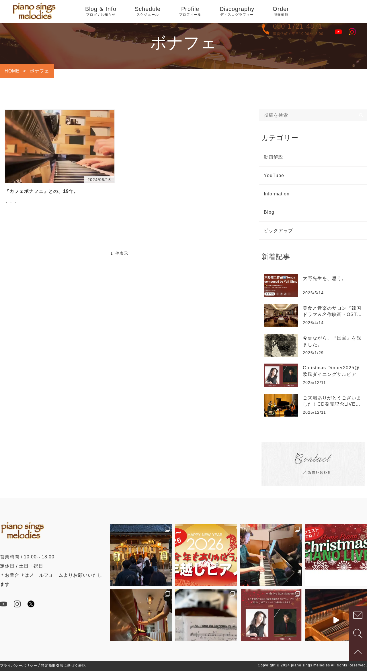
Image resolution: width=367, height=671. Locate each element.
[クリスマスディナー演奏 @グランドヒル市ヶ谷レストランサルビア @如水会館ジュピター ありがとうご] (271, 555)
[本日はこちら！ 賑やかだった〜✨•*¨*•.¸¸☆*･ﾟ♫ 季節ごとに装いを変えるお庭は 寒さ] (141, 620)
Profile (190, 11)
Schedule (148, 11)
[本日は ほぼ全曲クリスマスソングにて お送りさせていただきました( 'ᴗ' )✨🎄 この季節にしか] (206, 620)
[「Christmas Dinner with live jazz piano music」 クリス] (271, 620)
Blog (269, 212)
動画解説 (273, 157)
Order (281, 11)
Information (277, 193)
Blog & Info (100, 11)
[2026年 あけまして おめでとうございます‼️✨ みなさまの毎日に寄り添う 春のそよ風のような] (141, 555)
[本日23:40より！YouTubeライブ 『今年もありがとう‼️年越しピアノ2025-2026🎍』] (206, 555)
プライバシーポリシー (18, 665)
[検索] (361, 115)
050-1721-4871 (297, 26)
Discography (237, 11)
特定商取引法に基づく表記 (63, 665)
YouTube (274, 175)
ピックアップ (278, 230)
